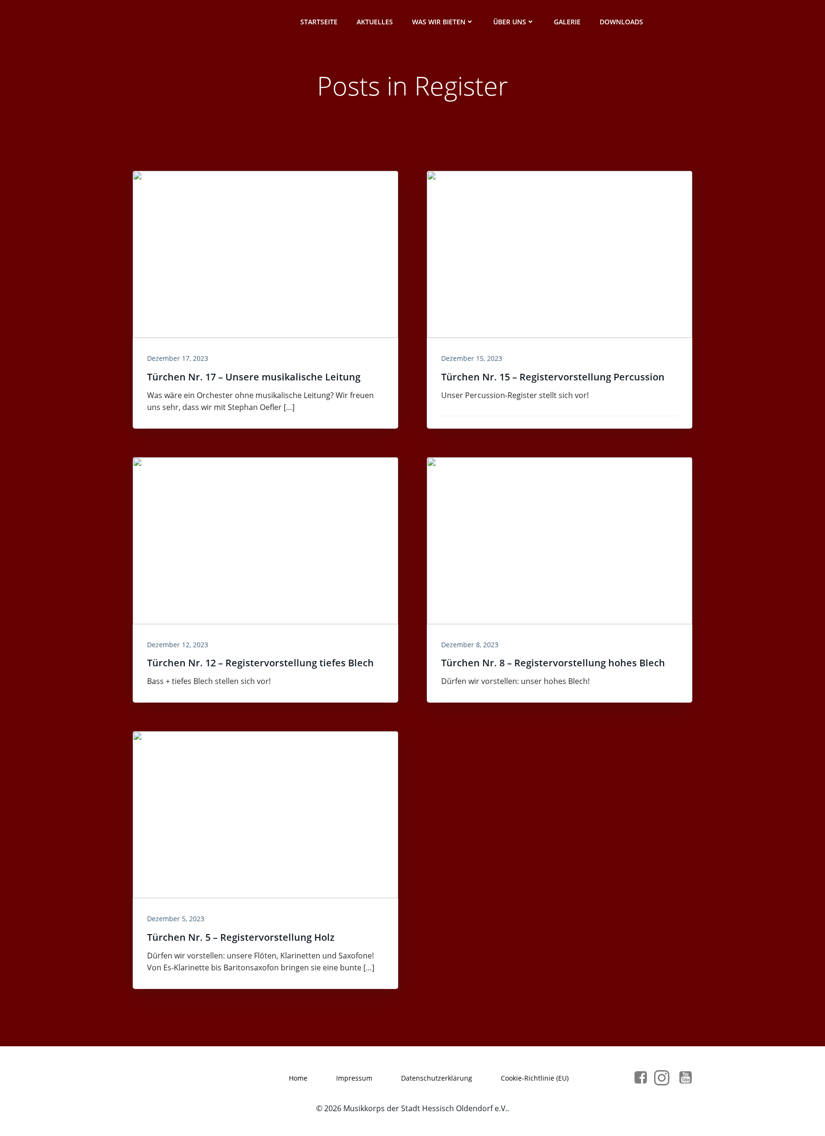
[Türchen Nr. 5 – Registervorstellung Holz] (265, 814)
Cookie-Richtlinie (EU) (535, 1078)
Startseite (319, 21)
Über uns (509, 21)
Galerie (567, 21)
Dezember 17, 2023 (177, 358)
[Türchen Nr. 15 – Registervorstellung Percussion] (559, 253)
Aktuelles (375, 21)
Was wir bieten (438, 21)
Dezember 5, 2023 (175, 918)
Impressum (354, 1078)
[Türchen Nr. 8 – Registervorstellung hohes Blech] (559, 540)
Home (298, 1078)
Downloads (621, 21)
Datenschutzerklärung (436, 1078)
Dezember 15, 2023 (471, 358)
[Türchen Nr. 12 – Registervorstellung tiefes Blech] (265, 540)
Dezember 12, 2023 (177, 644)
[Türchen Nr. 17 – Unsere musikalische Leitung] (265, 253)
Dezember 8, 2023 (469, 644)
